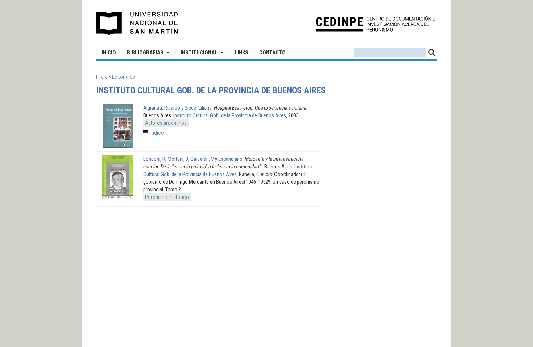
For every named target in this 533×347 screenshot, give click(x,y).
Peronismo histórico (167, 197)
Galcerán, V (202, 159)
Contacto (272, 52)
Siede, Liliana (198, 108)
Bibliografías (145, 52)
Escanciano (230, 159)
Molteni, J (178, 159)
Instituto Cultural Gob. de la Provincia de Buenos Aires (229, 115)
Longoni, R (154, 159)
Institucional (199, 52)
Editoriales (123, 77)
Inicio (109, 52)
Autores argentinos (166, 123)
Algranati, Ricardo (161, 108)
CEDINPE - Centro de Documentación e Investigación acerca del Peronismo (375, 24)
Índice (157, 133)
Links (241, 52)
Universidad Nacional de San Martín (137, 23)
